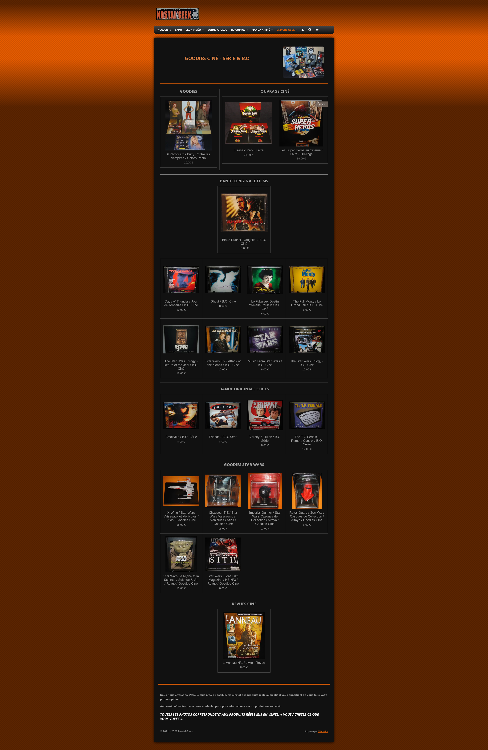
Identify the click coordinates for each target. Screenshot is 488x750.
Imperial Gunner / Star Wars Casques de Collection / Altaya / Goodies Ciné (265, 518)
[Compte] (302, 29)
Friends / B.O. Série (223, 437)
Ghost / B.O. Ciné (223, 301)
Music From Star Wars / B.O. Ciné (265, 363)
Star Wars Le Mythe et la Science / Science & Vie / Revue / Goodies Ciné (181, 579)
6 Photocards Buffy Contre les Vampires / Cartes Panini (188, 156)
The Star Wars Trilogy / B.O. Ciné (306, 363)
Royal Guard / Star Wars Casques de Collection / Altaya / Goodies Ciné (306, 516)
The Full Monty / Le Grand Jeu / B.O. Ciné (307, 303)
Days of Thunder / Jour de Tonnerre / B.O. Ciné (181, 303)
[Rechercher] (309, 29)
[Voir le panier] (316, 29)
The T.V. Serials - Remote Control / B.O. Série (307, 440)
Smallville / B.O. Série (181, 437)
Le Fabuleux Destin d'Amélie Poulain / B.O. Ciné (265, 305)
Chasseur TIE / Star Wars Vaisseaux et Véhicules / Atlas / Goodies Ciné (223, 518)
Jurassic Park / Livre (248, 150)
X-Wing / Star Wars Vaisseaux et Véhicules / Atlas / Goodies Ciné (181, 516)
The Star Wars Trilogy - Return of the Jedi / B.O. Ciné (181, 364)
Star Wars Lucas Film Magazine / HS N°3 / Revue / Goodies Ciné (223, 579)
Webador (323, 731)
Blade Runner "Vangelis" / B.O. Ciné (244, 241)
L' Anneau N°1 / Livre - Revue (244, 663)
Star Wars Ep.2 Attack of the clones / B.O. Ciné (223, 363)
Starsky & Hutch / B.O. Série (265, 439)
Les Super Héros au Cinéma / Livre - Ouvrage (301, 152)
